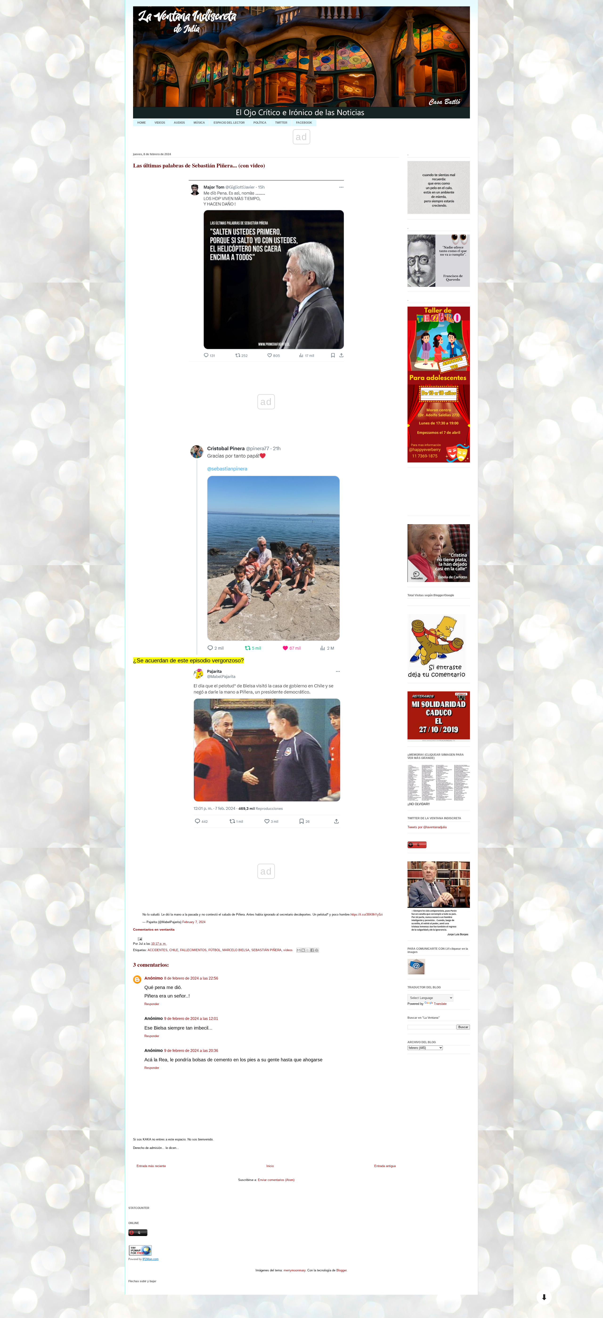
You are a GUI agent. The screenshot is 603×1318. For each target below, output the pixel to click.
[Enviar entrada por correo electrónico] (139, 939)
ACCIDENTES (157, 950)
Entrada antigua (385, 1166)
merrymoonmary (295, 1270)
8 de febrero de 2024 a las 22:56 (191, 978)
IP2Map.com (151, 1259)
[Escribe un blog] (303, 950)
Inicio (270, 1166)
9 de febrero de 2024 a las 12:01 (191, 1019)
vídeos (288, 950)
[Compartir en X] (307, 950)
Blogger (341, 1270)
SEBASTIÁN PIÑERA (266, 950)
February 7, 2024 (193, 922)
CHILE (173, 950)
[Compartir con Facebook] (312, 950)
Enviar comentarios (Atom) (276, 1180)
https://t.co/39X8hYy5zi (366, 914)
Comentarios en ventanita (154, 929)
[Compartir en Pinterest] (316, 950)
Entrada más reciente (151, 1166)
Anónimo (153, 978)
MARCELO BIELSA (235, 950)
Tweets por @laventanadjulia (427, 827)
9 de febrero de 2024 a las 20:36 (191, 1051)
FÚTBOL (214, 950)
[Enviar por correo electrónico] (298, 950)
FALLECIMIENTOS (193, 950)
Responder (151, 1004)
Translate (440, 1004)
